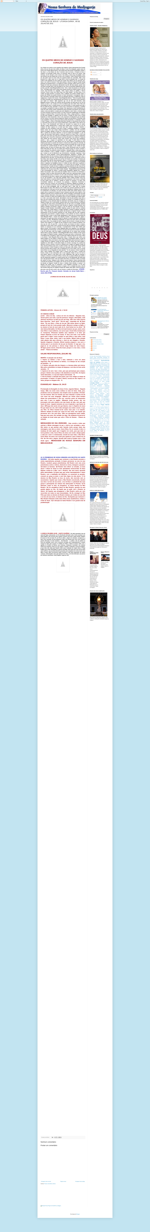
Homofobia (98, 377)
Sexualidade (101, 425)
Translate (100, 197)
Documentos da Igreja (95, 369)
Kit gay (94, 379)
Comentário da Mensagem (95, 365)
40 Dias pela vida (94, 356)
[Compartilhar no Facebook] (59, 1137)
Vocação (91, 430)
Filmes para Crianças (98, 373)
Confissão (107, 366)
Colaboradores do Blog (104, 363)
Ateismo (102, 362)
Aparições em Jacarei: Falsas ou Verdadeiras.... (102, 298)
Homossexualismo (105, 377)
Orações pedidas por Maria (96, 401)
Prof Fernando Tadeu (97, 339)
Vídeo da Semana (99, 430)
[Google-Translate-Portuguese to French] (94, 288)
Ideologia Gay (103, 378)
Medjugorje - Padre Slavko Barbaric (97, 396)
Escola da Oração (105, 370)
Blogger (78, 1214)
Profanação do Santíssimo (95, 419)
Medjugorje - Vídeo (99, 399)
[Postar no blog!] (56, 1137)
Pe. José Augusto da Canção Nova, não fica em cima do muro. (103, 310)
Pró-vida (95, 421)
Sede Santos (106, 423)
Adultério (91, 357)
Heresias (107, 374)
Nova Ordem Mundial (105, 400)
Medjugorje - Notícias (103, 395)
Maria (95, 384)
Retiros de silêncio (104, 422)
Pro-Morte (97, 418)
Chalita (99, 363)
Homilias (100, 375)
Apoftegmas (96, 360)
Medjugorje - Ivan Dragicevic (99, 388)
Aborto (99, 356)
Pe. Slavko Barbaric (102, 414)
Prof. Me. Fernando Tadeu (98, 344)
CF (108, 362)
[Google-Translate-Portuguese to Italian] (99, 288)
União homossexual (101, 427)
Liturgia (107, 381)
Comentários (94, 74)
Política (96, 417)
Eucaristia (97, 371)
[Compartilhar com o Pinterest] (61, 1137)
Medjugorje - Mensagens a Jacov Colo (101, 392)
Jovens (91, 379)
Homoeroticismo (93, 377)
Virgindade (98, 429)
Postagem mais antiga (80, 1181)
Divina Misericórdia (104, 367)
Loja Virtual (102, 383)
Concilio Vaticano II (100, 366)
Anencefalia (99, 357)
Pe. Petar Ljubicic (103, 413)
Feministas (107, 371)
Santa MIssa (99, 423)
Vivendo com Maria (105, 429)
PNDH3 (91, 403)
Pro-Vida (101, 418)
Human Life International (95, 378)
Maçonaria (100, 384)
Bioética (106, 362)
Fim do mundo (106, 373)
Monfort (91, 400)
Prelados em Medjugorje (103, 417)
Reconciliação (106, 421)
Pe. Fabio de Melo (97, 409)
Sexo (98, 425)
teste (94, 350)
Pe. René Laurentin (94, 414)
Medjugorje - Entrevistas (103, 385)
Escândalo (92, 371)
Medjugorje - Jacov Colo (103, 389)
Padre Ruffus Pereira (97, 403)
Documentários (104, 369)
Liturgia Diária (94, 383)
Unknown (95, 346)
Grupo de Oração (101, 374)
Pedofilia (107, 414)
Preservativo (92, 418)
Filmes (91, 373)
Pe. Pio (108, 413)
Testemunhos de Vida (100, 426)
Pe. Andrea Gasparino (104, 406)
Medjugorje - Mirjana (94, 393)
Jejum (108, 378)
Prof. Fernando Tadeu (97, 341)
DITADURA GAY (94, 367)
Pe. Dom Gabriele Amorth (102, 408)
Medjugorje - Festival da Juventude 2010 (97, 387)
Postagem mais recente (46, 1181)
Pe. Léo (94, 411)
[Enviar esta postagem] (52, 1137)
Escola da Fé (98, 370)
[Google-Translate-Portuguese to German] (97, 288)
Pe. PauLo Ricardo (96, 413)
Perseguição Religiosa (103, 415)
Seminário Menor (93, 425)
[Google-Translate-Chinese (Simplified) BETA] (92, 288)
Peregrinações (93, 415)
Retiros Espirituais (94, 422)
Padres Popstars (106, 403)
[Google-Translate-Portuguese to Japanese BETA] (102, 288)
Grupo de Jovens (93, 374)
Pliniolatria (92, 417)
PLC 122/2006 (106, 401)
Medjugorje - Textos (100, 397)
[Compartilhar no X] (58, 1137)
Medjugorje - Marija (94, 391)
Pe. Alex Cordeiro (96, 406)
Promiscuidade (104, 419)
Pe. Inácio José (104, 409)
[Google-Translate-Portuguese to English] (104, 288)
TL (93, 426)
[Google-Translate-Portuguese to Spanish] (99, 291)
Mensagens (106, 399)
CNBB (91, 363)
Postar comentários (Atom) (50, 1183)
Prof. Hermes (106, 418)
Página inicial (63, 1181)
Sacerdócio (92, 423)
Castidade (95, 363)
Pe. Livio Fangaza (100, 410)
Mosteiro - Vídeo (96, 400)
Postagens (94, 72)
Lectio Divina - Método (101, 379)
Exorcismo (102, 371)
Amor (95, 357)
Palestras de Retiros (95, 404)
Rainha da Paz (100, 421)
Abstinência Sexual (105, 356)
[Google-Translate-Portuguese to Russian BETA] (107, 288)
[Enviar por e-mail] (55, 1137)
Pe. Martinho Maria (100, 411)
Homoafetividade (106, 375)
